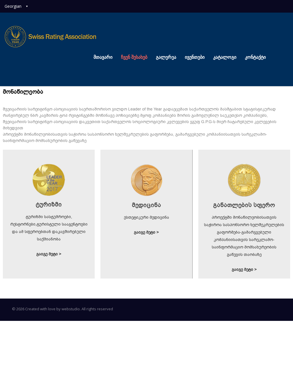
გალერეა (166, 57)
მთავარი (103, 57)
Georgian (13, 6)
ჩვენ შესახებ (134, 57)
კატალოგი (224, 57)
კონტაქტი (255, 57)
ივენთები (195, 57)
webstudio (71, 308)
